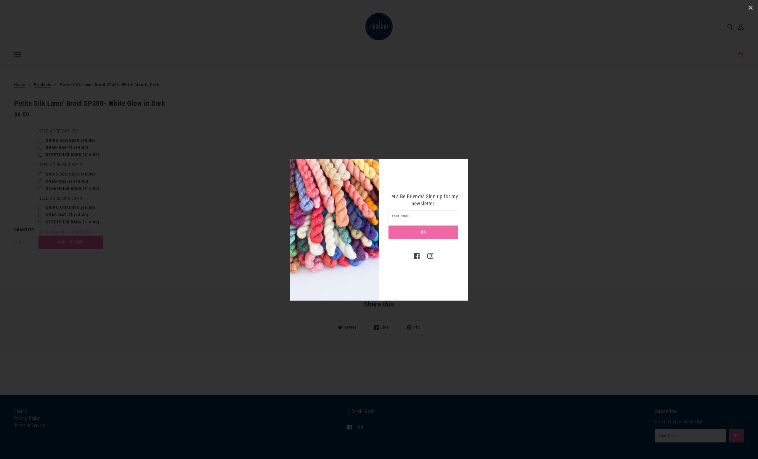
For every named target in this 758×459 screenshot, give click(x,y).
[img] (416, 256)
